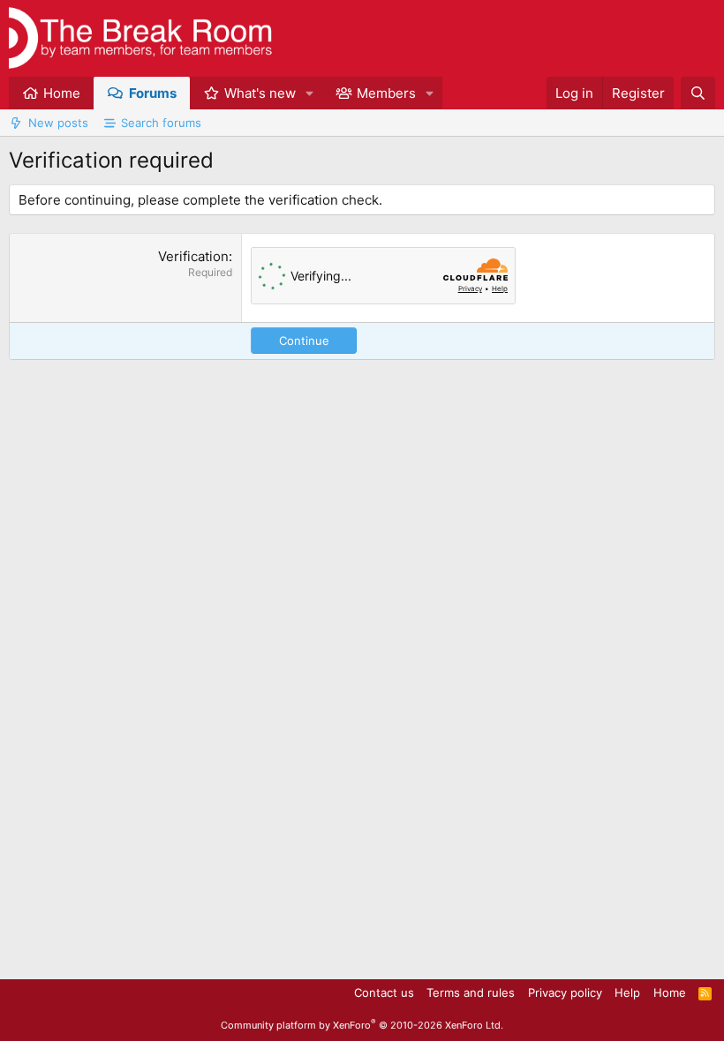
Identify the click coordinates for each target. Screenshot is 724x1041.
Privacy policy (565, 992)
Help (627, 992)
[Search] (698, 93)
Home (61, 93)
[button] (310, 93)
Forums (153, 93)
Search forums (161, 123)
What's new (260, 93)
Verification (193, 256)
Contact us (384, 992)
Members (386, 93)
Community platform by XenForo (362, 1025)
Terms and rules (470, 992)
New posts (58, 123)
